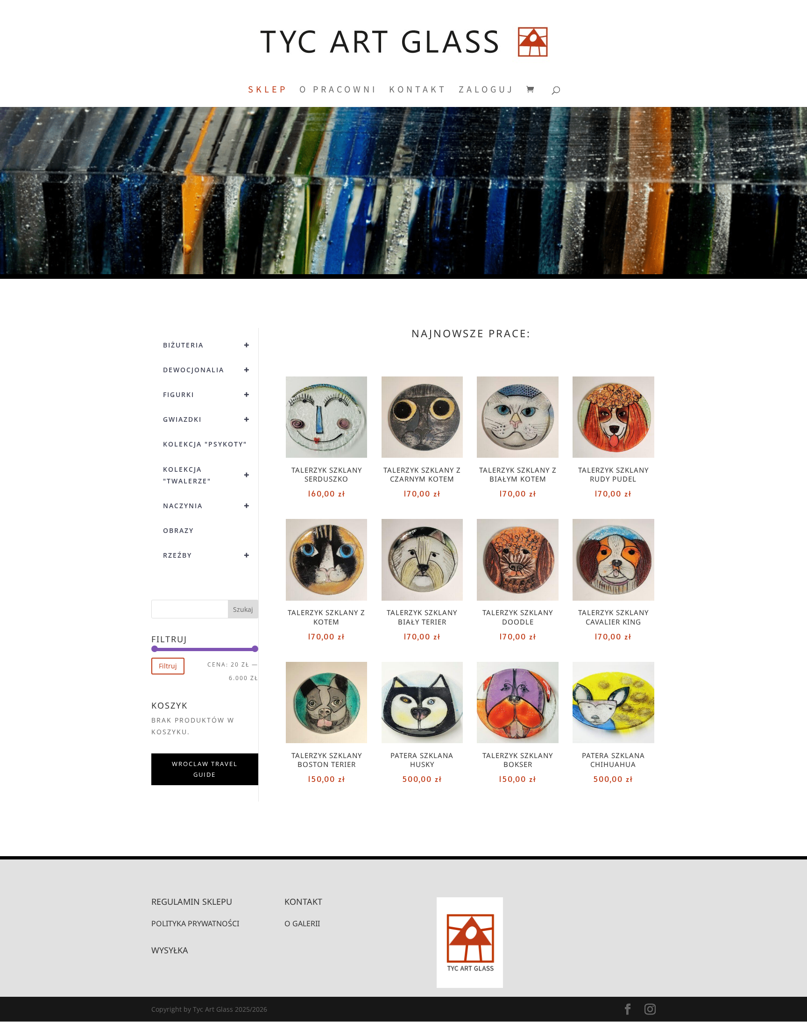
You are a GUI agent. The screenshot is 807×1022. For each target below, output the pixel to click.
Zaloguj (487, 90)
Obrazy (178, 530)
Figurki (206, 394)
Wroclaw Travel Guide (205, 769)
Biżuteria (206, 345)
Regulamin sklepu (191, 901)
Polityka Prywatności (195, 923)
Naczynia (206, 505)
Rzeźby (206, 555)
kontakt (303, 901)
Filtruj (168, 665)
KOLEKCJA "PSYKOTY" (205, 444)
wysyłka (169, 950)
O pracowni (338, 90)
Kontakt (418, 90)
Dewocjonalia (206, 369)
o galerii (302, 923)
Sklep (268, 90)
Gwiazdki (206, 419)
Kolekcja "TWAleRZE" (206, 475)
